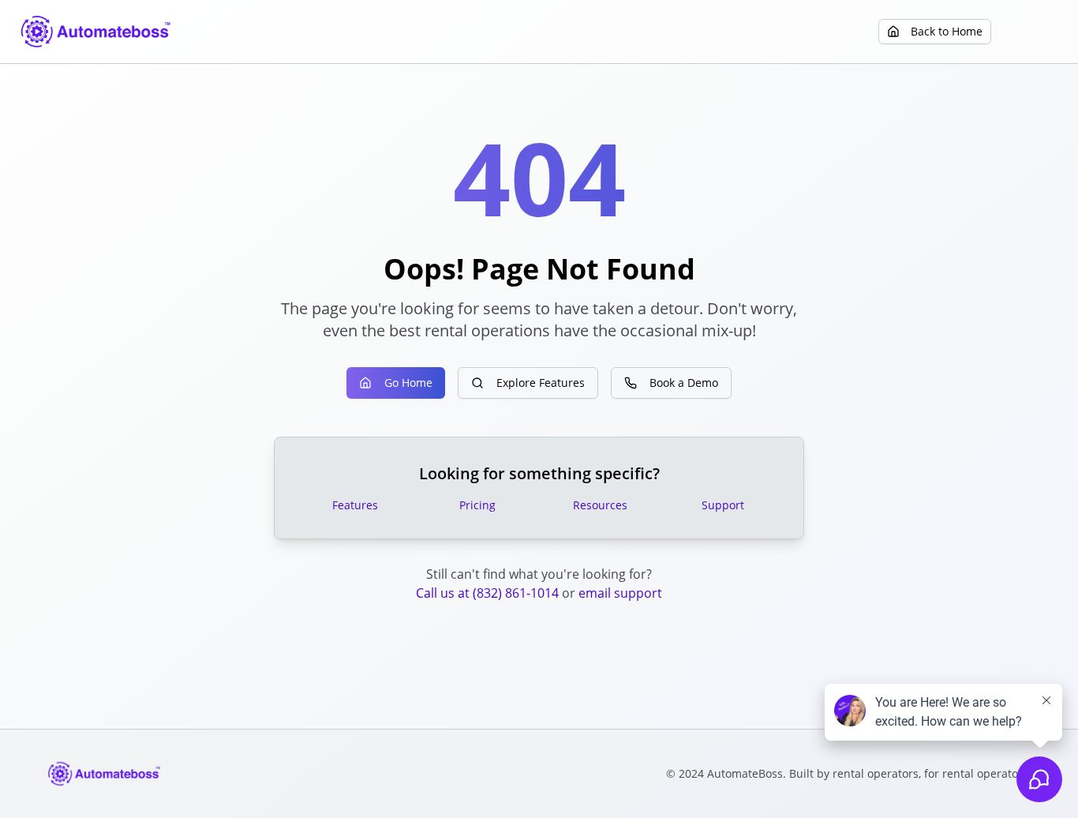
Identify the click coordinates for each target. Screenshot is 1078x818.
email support (620, 593)
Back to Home (947, 31)
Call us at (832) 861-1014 (487, 593)
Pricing (477, 504)
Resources (600, 504)
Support (723, 504)
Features (355, 504)
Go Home (408, 382)
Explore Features (540, 382)
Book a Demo (683, 382)
